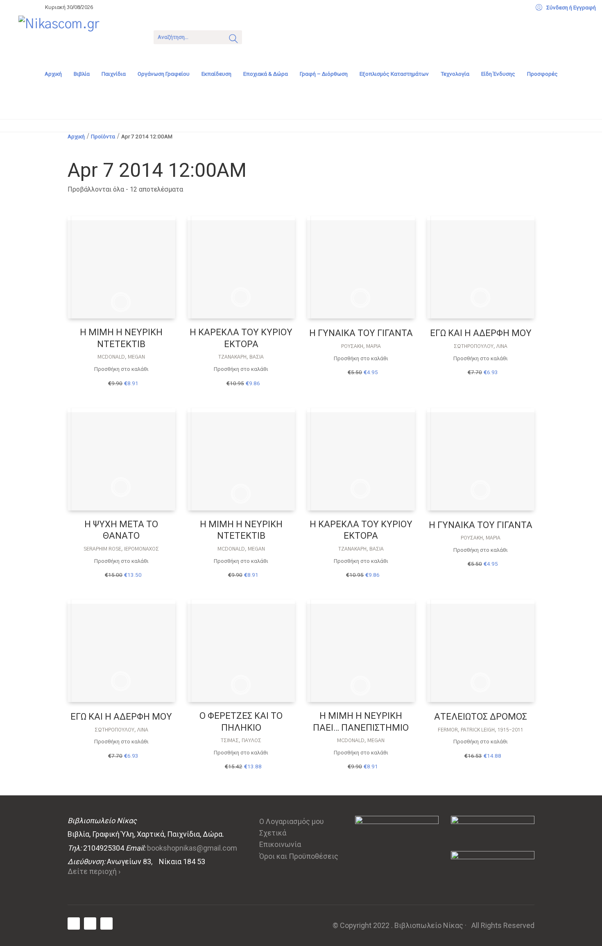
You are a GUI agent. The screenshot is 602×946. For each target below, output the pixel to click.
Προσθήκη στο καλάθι (121, 369)
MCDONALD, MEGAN (121, 356)
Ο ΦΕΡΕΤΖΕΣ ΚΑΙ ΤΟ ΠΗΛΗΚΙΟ (241, 722)
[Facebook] (74, 923)
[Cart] (258, 36)
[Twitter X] (90, 923)
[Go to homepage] (79, 36)
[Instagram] (106, 923)
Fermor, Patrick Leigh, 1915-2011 (480, 729)
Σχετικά (272, 833)
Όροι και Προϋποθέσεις (298, 856)
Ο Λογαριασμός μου (291, 821)
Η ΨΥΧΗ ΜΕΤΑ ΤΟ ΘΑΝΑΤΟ (121, 530)
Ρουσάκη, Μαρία (361, 346)
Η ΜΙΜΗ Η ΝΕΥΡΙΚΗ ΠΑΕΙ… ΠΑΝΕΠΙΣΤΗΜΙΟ (361, 722)
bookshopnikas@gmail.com (192, 848)
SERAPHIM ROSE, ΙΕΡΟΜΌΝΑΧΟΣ (121, 548)
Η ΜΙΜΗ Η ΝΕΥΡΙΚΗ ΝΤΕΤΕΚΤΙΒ (121, 338)
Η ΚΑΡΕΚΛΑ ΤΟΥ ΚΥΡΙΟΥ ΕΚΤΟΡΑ (241, 338)
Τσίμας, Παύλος (241, 740)
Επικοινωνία (280, 844)
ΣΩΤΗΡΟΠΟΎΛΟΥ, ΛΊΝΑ (480, 346)
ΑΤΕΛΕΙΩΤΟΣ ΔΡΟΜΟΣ (480, 716)
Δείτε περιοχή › (94, 871)
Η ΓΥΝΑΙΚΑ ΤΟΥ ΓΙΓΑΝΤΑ (361, 333)
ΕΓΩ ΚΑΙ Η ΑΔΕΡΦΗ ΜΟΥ (481, 333)
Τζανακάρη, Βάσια (241, 356)
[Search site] (233, 39)
